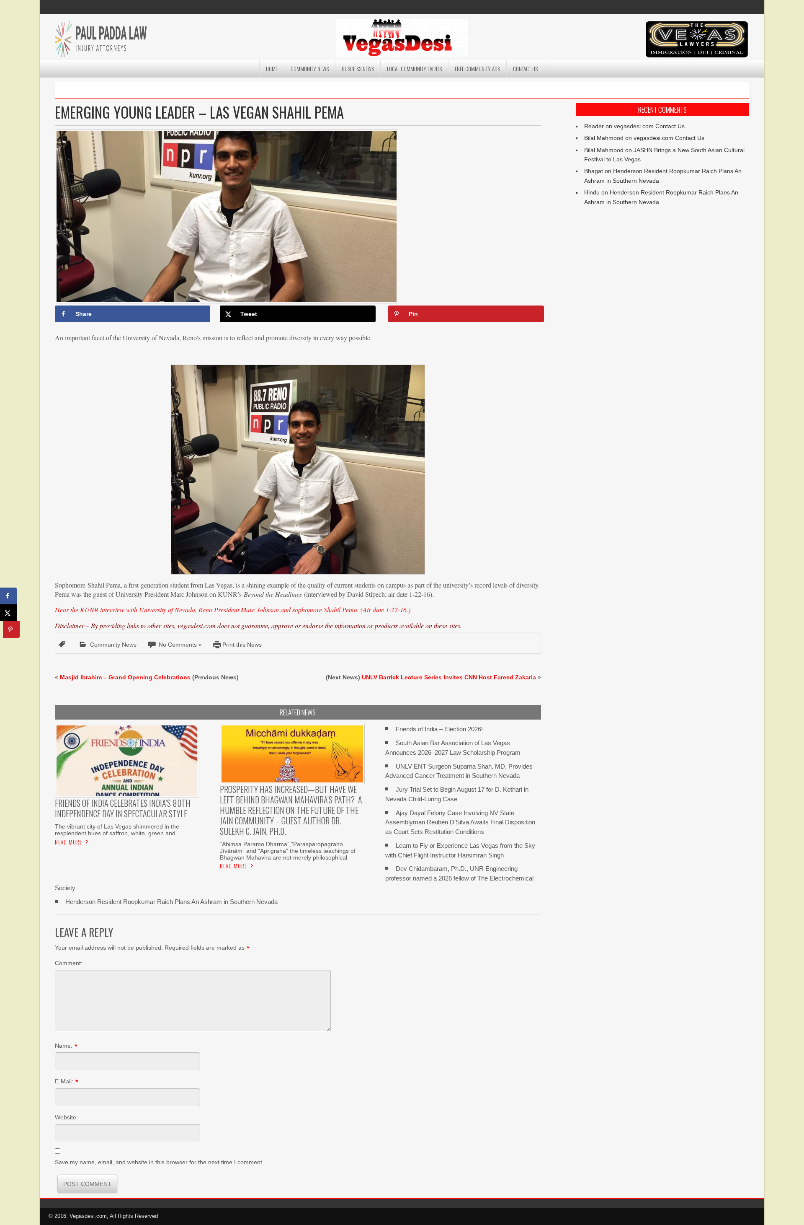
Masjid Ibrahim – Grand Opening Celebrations (125, 677)
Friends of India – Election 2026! (439, 729)
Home (272, 69)
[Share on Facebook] (8, 596)
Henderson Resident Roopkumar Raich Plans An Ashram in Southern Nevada (171, 901)
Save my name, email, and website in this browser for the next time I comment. (159, 1162)
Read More (68, 842)
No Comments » (180, 644)
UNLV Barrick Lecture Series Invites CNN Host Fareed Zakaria (449, 677)
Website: (66, 1117)
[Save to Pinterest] (11, 629)
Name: (63, 1045)
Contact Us (525, 69)
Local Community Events (414, 69)
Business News (358, 69)
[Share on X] (8, 612)
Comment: (68, 963)
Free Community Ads (477, 69)
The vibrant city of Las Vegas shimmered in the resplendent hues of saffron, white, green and (117, 830)
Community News (310, 69)
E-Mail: (64, 1081)
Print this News (242, 644)
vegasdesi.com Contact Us (649, 126)
